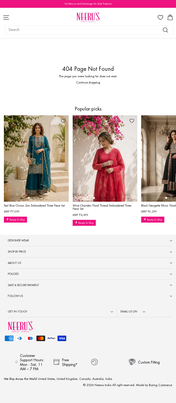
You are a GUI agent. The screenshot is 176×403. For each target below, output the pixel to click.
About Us (14, 263)
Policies (13, 274)
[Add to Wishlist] (63, 120)
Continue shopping (88, 82)
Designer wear (18, 240)
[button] (29, 198)
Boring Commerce (160, 385)
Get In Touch (17, 311)
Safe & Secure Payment (23, 285)
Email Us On (129, 311)
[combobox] (89, 29)
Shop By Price (17, 251)
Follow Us (15, 296)
